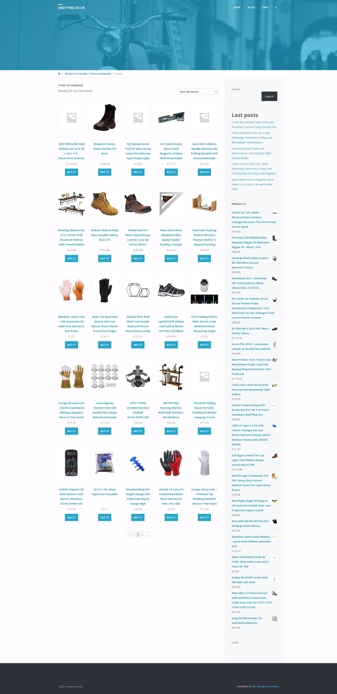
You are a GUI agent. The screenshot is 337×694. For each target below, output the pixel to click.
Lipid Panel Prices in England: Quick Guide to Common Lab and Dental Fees (252, 184)
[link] (275, 7)
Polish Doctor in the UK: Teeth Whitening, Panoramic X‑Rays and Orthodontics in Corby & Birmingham (254, 168)
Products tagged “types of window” (88, 73)
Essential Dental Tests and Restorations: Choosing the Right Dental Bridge (252, 153)
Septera (257, 686)
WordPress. (272, 686)
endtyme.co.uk (71, 8)
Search (236, 89)
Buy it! (71, 172)
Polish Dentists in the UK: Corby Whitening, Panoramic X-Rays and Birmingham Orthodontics (252, 137)
